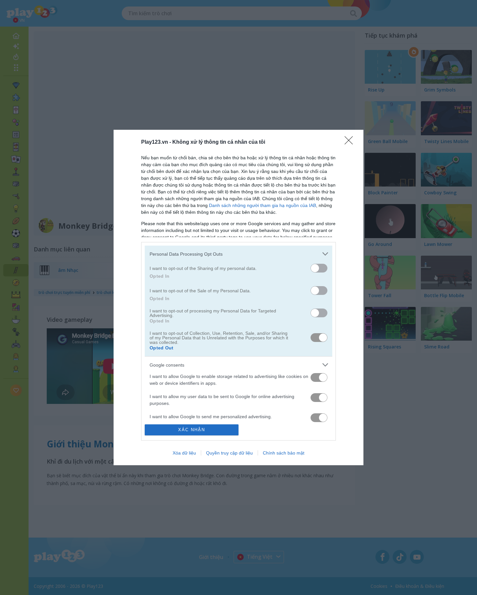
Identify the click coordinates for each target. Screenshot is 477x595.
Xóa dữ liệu (184, 452)
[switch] (319, 268)
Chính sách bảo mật (283, 452)
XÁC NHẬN (191, 429)
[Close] (351, 142)
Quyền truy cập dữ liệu (229, 452)
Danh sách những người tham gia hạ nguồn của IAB (262, 205)
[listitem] (238, 253)
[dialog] (238, 297)
